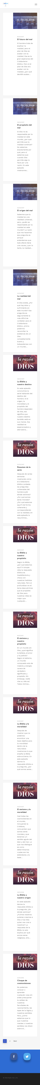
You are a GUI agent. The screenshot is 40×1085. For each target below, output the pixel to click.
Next (15, 1041)
